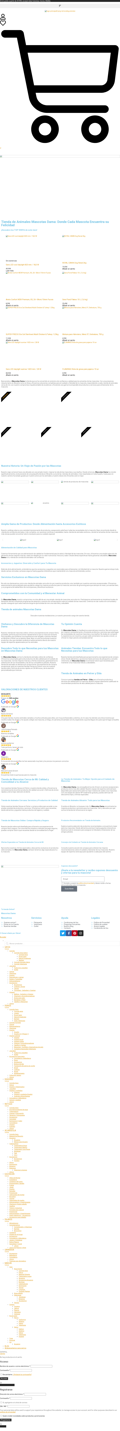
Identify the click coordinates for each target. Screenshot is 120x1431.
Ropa (16, 1060)
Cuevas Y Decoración (16, 1113)
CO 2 (15, 1155)
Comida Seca (23, 955)
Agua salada (18, 1293)
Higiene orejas (19, 1041)
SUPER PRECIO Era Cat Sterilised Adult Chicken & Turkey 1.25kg (32, 334)
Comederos (13, 1123)
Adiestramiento (19, 1073)
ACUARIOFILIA (10, 1130)
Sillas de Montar (14, 1178)
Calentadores (23, 1284)
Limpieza (22, 1289)
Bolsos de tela (19, 1064)
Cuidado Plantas (24, 1291)
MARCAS (8, 1263)
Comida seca (18, 1011)
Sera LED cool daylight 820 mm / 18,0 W (22, 265)
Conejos (17, 1306)
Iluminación (22, 1286)
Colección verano (15, 1075)
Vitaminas (12, 973)
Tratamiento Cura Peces (22, 1149)
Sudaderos (13, 1180)
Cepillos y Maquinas (21, 1002)
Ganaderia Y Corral (15, 1244)
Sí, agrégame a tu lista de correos (14, 1402)
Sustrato (12, 1126)
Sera (10, 1267)
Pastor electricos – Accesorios (19, 1215)
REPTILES (8, 1104)
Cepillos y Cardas (20, 1045)
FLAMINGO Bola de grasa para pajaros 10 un (80, 369)
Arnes (16, 1068)
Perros (16, 1318)
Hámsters (17, 1312)
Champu (17, 1092)
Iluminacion (13, 1164)
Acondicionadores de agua (18, 1109)
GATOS (7, 947)
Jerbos (16, 1308)
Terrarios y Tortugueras (17, 1115)
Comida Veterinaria (20, 964)
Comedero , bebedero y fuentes (25, 990)
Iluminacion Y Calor (15, 1121)
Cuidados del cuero (16, 1181)
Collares (17, 1070)
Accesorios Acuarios (26, 1280)
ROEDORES (9, 1079)
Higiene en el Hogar (16, 1234)
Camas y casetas (15, 1100)
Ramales (12, 1191)
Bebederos (13, 1255)
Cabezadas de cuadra (16, 1200)
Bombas (21, 1282)
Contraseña (5, 1370)
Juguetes (12, 966)
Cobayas (17, 1314)
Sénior (21, 1333)
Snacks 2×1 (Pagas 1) (21, 1034)
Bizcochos (17, 1231)
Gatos (16, 1327)
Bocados (12, 1196)
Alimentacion (13, 1223)
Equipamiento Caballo (16, 1183)
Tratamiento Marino (20, 1147)
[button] (60, 6)
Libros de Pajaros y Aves (17, 1248)
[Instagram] (80, 933)
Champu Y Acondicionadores (24, 1043)
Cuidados (12, 1232)
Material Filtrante (24, 1274)
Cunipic (11, 1304)
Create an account (7, 1385)
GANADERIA (9, 1250)
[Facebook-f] (69, 933)
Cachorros (22, 1319)
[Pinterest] (75, 933)
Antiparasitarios (14, 981)
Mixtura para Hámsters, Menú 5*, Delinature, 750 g (82, 334)
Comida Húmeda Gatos (22, 962)
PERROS (8, 1005)
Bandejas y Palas (19, 1000)
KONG (16, 970)
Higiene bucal (18, 1039)
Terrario (16, 1303)
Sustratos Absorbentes (22, 1096)
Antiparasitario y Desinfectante (19, 1202)
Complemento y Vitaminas (23, 1227)
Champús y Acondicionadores (24, 996)
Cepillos (12, 1206)
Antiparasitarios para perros (15, 1348)
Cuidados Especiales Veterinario (25, 1049)
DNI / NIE (3, 1406)
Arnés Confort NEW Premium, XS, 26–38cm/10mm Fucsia (29, 299)
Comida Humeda (15, 1022)
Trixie (11, 1338)
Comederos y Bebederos (22, 1058)
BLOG (7, 1346)
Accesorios (13, 983)
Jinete (11, 1187)
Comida (12, 951)
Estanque (12, 1168)
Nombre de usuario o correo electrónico (15, 1366)
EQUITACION (9, 1174)
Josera (16, 1013)
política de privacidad (86, 883)
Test (15, 1153)
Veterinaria (22, 1325)
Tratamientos (13, 1111)
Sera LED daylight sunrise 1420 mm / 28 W (23, 369)
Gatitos (21, 1329)
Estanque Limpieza (20, 1170)
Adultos (21, 1321)
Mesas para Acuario (21, 1142)
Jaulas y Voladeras (15, 1240)
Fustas (11, 1185)
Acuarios (12, 1138)
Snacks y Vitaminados (16, 1087)
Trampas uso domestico (17, 1261)
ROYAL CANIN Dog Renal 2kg (74, 263)
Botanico (12, 1166)
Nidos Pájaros (14, 1242)
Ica (10, 1342)
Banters (21, 960)
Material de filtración (16, 1136)
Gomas (11, 1198)
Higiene (12, 992)
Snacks (11, 975)
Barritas (16, 1229)
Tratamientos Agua (20, 1145)
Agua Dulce (18, 1269)
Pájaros (16, 1310)
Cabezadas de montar (16, 1195)
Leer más (10, 271)
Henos (11, 1085)
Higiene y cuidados (15, 1090)
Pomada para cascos (16, 1210)
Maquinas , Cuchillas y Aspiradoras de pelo (28, 1047)
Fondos (16, 1161)
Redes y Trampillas (15, 979)
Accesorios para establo (17, 1217)
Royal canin (22, 956)
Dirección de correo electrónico (12, 1394)
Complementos (14, 1225)
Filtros (11, 1162)
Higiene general (14, 1036)
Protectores (13, 1193)
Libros (11, 1003)
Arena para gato (19, 998)
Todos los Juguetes (21, 968)
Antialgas (17, 1151)
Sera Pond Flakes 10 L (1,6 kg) (75, 299)
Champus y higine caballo (18, 1204)
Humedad (12, 1119)
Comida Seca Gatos (21, 953)
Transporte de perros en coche (24, 1066)
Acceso (4, 1379)
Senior (21, 1323)
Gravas (21, 1287)
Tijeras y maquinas (15, 1208)
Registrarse (6, 1420)
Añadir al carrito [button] (68, 269)
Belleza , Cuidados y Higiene (23, 994)
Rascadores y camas (16, 977)
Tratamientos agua (25, 1276)
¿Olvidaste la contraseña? (22, 1375)
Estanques (17, 1295)
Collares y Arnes (19, 987)
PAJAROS (8, 1219)
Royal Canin (18, 1015)
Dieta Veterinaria (19, 1021)
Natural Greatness (25, 958)
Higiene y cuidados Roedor (23, 1094)
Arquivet (12, 1340)
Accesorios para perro (17, 1056)
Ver (69, 412)
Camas (11, 971)
